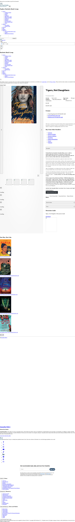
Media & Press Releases (9, 33)
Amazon (50, 132)
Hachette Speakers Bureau (7, 497)
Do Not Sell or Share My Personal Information (11, 513)
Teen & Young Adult (8, 22)
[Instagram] (3, 447)
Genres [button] (3, 11)
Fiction (6, 14)
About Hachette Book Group (10, 31)
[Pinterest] (3, 457)
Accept (1, 85)
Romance (6, 19)
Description (48, 148)
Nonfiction (7, 18)
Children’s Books (8, 12)
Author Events (7, 26)
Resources (2, 491)
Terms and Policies (3, 506)
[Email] (3, 462)
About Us (4, 480)
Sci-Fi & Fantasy (8, 20)
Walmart (50, 142)
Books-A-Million (52, 136)
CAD (7, 43)
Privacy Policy (5, 509)
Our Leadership (5, 481)
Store (3, 28)
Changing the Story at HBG (7, 486)
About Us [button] (4, 30)
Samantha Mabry (50, 95)
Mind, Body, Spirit (8, 16)
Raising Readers (5, 503)
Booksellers (4, 504)
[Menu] (1, 4)
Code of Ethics (5, 512)
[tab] (37, 79)
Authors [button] (3, 24)
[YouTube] (3, 450)
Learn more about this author (5, 435)
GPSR (3, 517)
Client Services (5, 494)
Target (49, 141)
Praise (47, 206)
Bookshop (50, 137)
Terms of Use (4, 508)
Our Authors (7, 25)
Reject (5, 85)
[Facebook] (3, 442)
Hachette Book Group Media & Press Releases (11, 488)
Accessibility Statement (6, 487)
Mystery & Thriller (8, 17)
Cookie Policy (44, 81)
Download (48, 216)
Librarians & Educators (6, 495)
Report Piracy (4, 514)
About (1, 478)
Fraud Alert (4, 515)
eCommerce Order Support (7, 496)
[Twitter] (3, 445)
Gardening (7, 15)
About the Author (49, 202)
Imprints (3, 29)
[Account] (1, 46)
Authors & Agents (5, 493)
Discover (4, 27)
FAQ (3, 501)
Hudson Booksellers (53, 139)
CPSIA (3, 516)
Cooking (6, 13)
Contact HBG (5, 500)
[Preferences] (1, 41)
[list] (22, 130)
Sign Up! (3, 40)
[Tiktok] (3, 452)
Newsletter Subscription (6, 483)
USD (3, 43)
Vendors (3, 502)
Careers (6, 32)
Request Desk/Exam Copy (52, 192)
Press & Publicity (5, 489)
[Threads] (3, 460)
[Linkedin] (3, 455)
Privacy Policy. (53, 81)
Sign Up (52, 469)
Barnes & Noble (52, 134)
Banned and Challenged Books (8, 484)
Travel (6, 23)
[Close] (1, 188)
